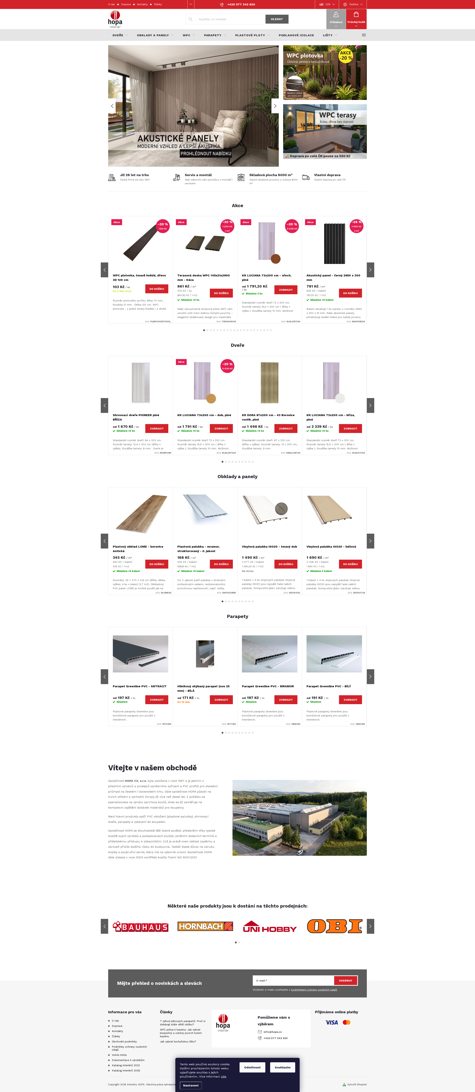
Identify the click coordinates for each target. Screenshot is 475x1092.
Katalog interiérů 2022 (126, 1065)
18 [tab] (261, 330)
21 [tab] (271, 330)
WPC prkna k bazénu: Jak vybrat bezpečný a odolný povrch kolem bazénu (181, 1033)
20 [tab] (267, 330)
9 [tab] (231, 330)
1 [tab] (204, 330)
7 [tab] (224, 330)
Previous (104, 269)
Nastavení (191, 1085)
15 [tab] (251, 330)
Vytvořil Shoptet (357, 1084)
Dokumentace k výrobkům (128, 1060)
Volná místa (119, 1054)
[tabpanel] (140, 270)
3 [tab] (211, 330)
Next (370, 269)
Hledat (277, 19)
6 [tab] (221, 330)
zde (223, 1076)
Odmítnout (252, 1067)
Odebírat (345, 980)
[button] (112, 105)
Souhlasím (283, 1067)
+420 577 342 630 (276, 1038)
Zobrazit (286, 289)
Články (158, 4)
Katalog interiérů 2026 (126, 1070)
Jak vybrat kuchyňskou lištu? (178, 1041)
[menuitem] (120, 35)
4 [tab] (214, 330)
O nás (111, 4)
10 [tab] (234, 330)
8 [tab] (227, 330)
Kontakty (142, 4)
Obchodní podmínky (124, 1041)
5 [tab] (217, 330)
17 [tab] (257, 330)
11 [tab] (237, 330)
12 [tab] (241, 330)
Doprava (126, 4)
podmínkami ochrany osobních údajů (314, 989)
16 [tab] (254, 330)
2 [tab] (207, 330)
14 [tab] (247, 330)
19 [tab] (264, 330)
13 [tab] (244, 330)
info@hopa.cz (273, 1031)
